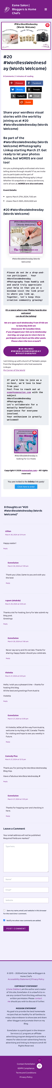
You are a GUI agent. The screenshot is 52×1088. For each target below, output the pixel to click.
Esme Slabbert (14, 989)
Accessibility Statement (19, 979)
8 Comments (8, 76)
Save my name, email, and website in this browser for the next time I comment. (24, 912)
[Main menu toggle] (46, 9)
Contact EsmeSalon (26, 1064)
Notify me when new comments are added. (24, 920)
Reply (5, 548)
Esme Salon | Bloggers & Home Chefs (24, 9)
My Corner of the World (14, 370)
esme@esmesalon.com (19, 392)
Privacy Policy (37, 979)
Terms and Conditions (26, 1073)
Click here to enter (26, 486)
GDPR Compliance (26, 1068)
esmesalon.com (29, 470)
